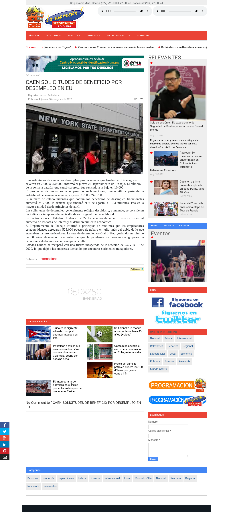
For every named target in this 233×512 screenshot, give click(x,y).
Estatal (169, 338)
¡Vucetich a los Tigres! (51, 47)
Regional (188, 346)
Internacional (32, 75)
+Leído (155, 225)
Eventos (73, 35)
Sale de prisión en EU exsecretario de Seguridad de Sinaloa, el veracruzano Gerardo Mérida (177, 126)
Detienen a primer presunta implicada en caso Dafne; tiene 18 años (192, 187)
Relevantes (156, 346)
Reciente (169, 225)
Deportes (173, 346)
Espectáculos (157, 353)
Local (173, 353)
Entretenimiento (117, 35)
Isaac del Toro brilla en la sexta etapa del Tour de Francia (192, 207)
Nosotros (52, 35)
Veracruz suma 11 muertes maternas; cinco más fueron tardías (110, 47)
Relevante (184, 361)
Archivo (184, 225)
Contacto (143, 35)
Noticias (93, 35)
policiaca (155, 361)
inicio (35, 35)
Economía (186, 353)
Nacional (155, 338)
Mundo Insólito (158, 369)
